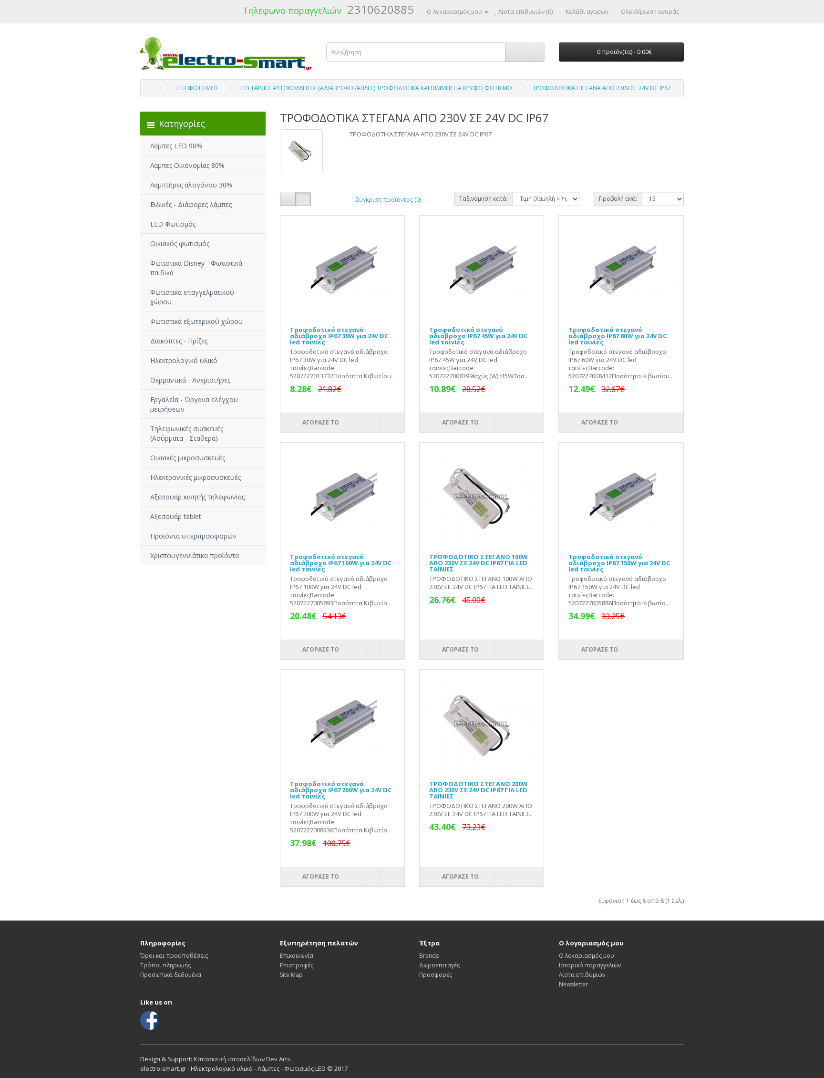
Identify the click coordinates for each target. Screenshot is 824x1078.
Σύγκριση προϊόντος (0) (388, 200)
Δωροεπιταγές (439, 965)
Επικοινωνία (296, 956)
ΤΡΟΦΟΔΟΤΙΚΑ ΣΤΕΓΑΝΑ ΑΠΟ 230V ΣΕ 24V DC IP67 (602, 88)
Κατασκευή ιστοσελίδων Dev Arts (242, 1059)
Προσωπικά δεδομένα (170, 975)
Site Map (291, 975)
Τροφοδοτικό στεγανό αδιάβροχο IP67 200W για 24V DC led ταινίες (340, 789)
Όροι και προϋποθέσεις (174, 956)
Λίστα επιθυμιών (582, 975)
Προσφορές (435, 975)
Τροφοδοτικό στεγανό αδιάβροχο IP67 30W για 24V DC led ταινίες (339, 335)
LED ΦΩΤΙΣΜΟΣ (197, 88)
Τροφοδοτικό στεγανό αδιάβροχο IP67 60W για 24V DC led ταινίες (617, 335)
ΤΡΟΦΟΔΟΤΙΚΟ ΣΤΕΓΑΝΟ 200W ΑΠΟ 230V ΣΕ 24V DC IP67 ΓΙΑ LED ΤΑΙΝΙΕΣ (478, 789)
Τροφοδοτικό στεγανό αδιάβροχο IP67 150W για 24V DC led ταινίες (619, 562)
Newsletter (573, 984)
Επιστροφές (296, 965)
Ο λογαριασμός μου (586, 956)
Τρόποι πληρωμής (165, 965)
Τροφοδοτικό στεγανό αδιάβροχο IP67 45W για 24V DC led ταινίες (478, 335)
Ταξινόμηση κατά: (483, 199)
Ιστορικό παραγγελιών (590, 965)
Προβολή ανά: (618, 199)
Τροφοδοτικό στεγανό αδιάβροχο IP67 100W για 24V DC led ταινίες (340, 562)
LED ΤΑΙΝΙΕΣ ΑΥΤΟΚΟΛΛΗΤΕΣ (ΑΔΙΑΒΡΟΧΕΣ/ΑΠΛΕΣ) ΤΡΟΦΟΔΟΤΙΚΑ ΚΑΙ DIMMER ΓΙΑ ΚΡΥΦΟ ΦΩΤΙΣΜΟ (375, 88)
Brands (429, 956)
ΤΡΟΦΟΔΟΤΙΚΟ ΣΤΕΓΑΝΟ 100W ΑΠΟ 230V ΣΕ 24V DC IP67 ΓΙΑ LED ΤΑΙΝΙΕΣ (478, 562)
